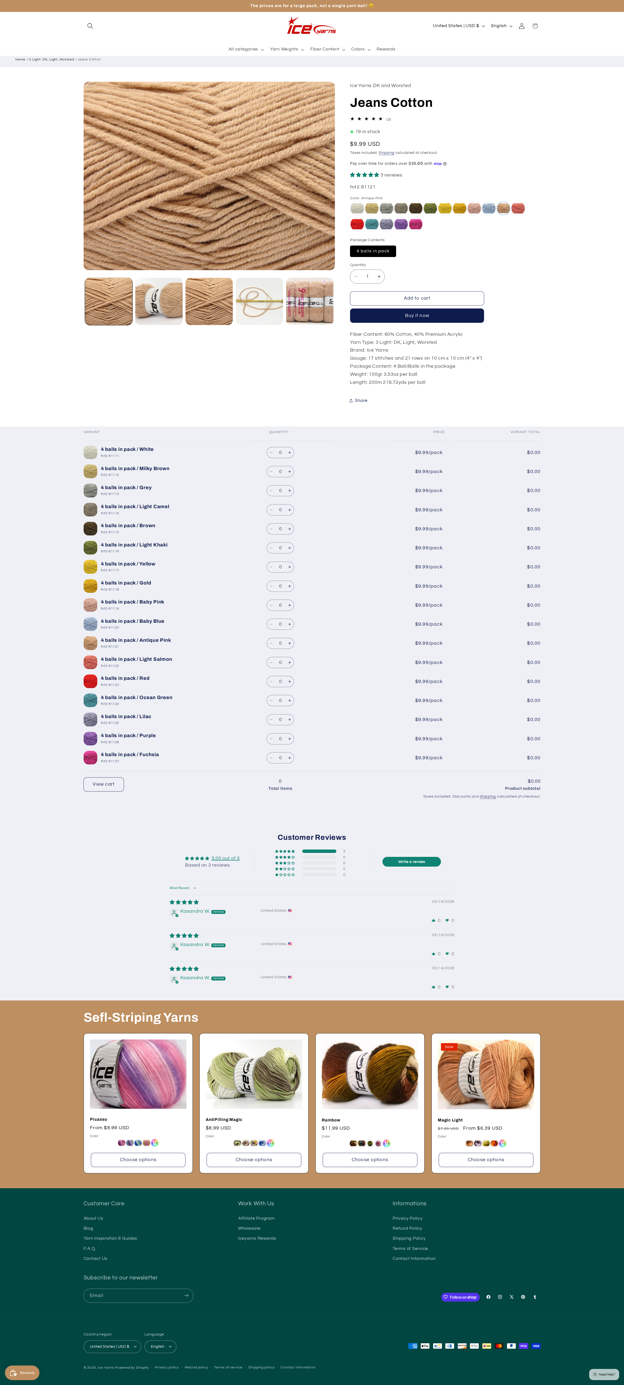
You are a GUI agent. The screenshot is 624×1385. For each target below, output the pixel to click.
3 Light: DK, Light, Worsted (51, 59)
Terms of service (228, 1367)
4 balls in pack (373, 251)
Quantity (358, 265)
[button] (90, 26)
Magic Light (450, 1120)
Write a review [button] (412, 862)
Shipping (386, 152)
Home (20, 59)
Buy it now (417, 315)
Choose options (138, 1159)
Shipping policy (261, 1367)
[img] (184, 902)
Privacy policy (167, 1367)
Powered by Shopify (132, 1367)
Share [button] (361, 400)
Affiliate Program (256, 1218)
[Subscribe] (186, 1295)
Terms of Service (410, 1248)
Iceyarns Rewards (257, 1239)
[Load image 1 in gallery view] (108, 301)
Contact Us (96, 1258)
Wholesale (249, 1229)
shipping (488, 796)
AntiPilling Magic (224, 1119)
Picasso (98, 1119)
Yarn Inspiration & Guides (110, 1239)
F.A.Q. (90, 1248)
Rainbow (331, 1120)
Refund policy (196, 1367)
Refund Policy (407, 1229)
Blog (88, 1229)
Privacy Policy (408, 1218)
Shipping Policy (409, 1239)
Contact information (298, 1367)
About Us (93, 1218)
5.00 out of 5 (226, 858)
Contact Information (414, 1258)
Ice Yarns (106, 1367)
